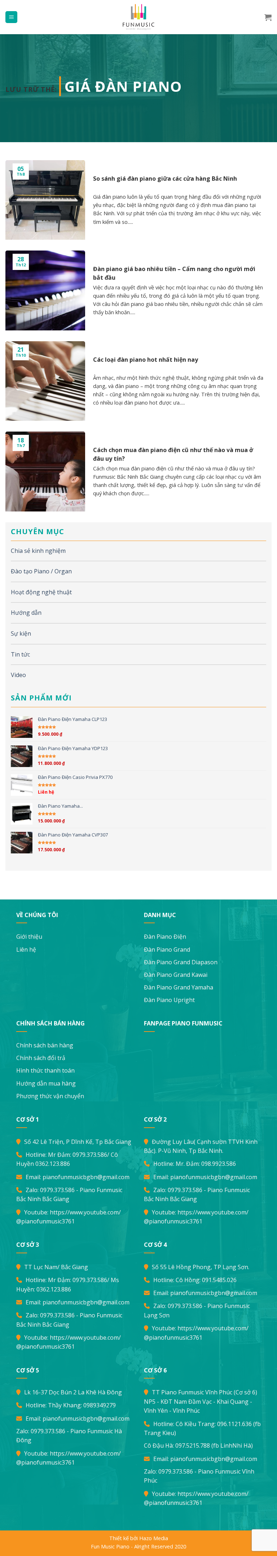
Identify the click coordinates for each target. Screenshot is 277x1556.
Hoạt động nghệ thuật (41, 592)
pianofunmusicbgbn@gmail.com (86, 1177)
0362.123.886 (52, 1164)
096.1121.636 (234, 1424)
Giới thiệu (29, 937)
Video (18, 675)
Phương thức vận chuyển (50, 1096)
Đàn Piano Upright (169, 1000)
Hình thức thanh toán (45, 1070)
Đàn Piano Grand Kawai (175, 975)
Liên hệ (26, 949)
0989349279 (99, 1405)
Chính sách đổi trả (40, 1058)
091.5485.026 (219, 1280)
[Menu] (11, 17)
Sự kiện (21, 633)
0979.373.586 (89, 1155)
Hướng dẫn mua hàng (46, 1083)
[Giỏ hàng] (268, 17)
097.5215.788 (192, 1445)
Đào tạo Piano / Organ (41, 571)
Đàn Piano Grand (167, 949)
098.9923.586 (218, 1164)
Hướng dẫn (26, 613)
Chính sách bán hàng (44, 1045)
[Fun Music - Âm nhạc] (138, 17)
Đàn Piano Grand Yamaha (178, 987)
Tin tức (20, 654)
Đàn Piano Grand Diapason (180, 962)
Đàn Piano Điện (165, 937)
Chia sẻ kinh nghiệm (38, 551)
